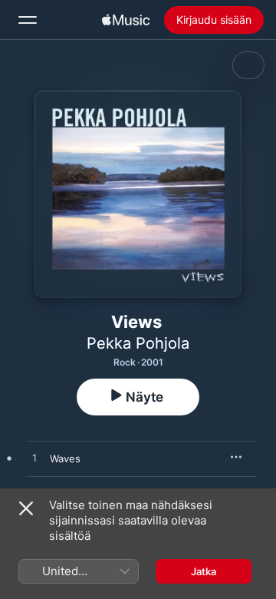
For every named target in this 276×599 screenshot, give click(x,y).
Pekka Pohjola (138, 343)
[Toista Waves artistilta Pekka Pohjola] (34, 458)
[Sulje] (26, 508)
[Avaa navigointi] (27, 20)
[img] (126, 20)
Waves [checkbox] (65, 458)
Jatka (203, 571)
